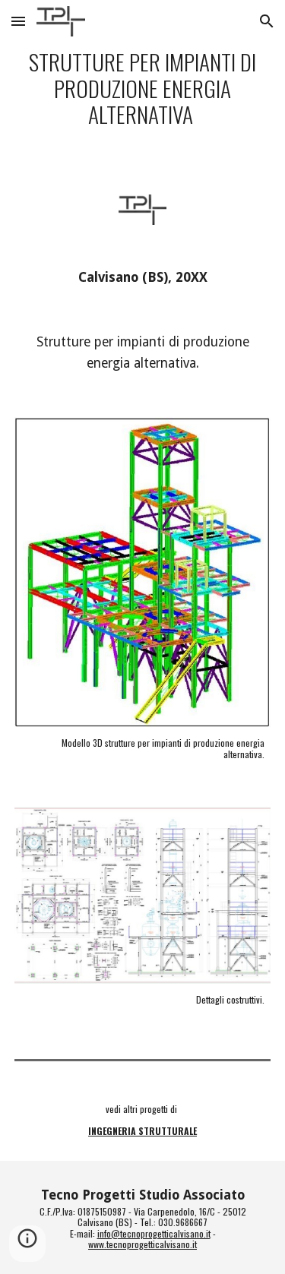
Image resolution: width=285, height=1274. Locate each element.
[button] (18, 21)
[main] (142, 88)
